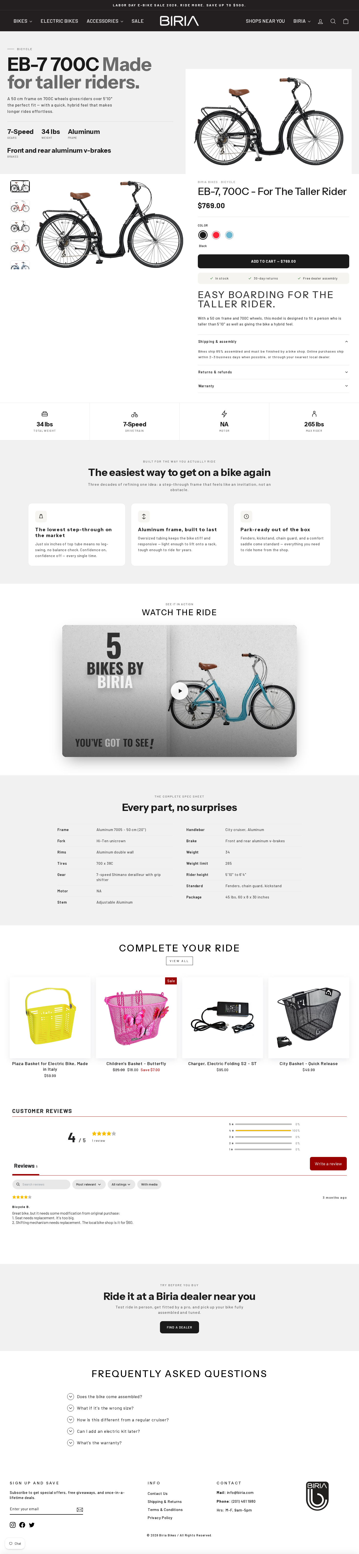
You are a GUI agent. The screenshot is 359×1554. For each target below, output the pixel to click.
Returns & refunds (215, 372)
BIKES (20, 21)
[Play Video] (179, 691)
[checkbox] (149, 1184)
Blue (229, 235)
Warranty (206, 386)
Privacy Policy (160, 1517)
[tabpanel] (179, 1211)
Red (216, 235)
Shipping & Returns (165, 1501)
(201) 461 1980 (244, 1501)
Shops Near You (265, 21)
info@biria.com (240, 1492)
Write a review (328, 1163)
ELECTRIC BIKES (59, 21)
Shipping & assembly (217, 341)
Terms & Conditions (165, 1509)
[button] (264, 1124)
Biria (300, 21)
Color (203, 225)
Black (203, 235)
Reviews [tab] (25, 1165)
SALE (138, 21)
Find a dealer (179, 1327)
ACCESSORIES (103, 21)
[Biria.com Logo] (179, 20)
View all (179, 960)
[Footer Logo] (317, 1496)
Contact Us (158, 1493)
